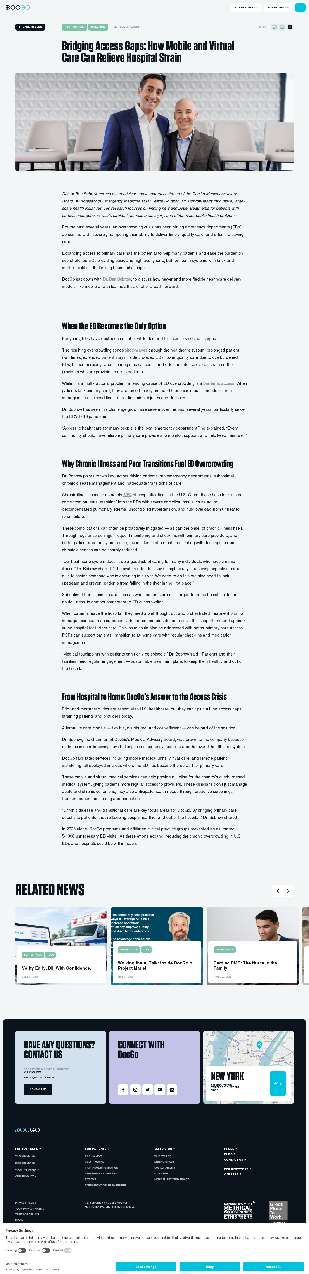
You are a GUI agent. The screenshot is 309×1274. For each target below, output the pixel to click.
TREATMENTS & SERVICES (101, 1173)
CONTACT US (38, 1089)
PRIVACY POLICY (25, 1202)
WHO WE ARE (162, 1156)
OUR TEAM (161, 1173)
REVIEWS (90, 1179)
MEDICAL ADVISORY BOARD (171, 1179)
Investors (98, 26)
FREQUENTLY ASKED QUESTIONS (105, 1185)
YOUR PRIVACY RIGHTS (29, 1208)
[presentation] (278, 891)
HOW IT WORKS (94, 1162)
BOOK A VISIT (93, 1156)
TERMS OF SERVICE (27, 1214)
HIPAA (19, 1220)
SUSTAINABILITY (164, 1167)
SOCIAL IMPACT (164, 1162)
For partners (74, 26)
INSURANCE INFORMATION (101, 1167)
